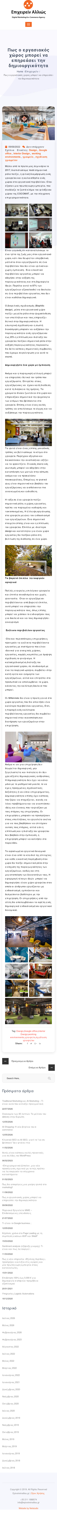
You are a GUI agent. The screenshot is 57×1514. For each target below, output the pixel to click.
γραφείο (28, 156)
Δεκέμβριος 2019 (11, 1417)
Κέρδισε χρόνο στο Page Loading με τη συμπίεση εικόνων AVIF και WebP (22, 1234)
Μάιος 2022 (8, 1360)
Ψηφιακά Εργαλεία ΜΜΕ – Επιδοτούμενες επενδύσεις (17, 1212)
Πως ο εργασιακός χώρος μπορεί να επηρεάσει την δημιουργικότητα (21, 1199)
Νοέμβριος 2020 (10, 1396)
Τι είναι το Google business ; (16, 1223)
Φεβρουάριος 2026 (12, 1332)
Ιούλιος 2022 (8, 1353)
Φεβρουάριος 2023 (12, 1339)
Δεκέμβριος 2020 (11, 1389)
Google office (31, 1030)
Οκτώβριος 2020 (10, 1403)
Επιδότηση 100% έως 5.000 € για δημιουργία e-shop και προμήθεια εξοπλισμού (20, 1280)
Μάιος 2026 (8, 1325)
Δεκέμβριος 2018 (11, 1460)
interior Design (21, 153)
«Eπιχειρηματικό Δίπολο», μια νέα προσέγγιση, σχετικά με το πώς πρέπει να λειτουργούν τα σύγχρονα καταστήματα (23, 1170)
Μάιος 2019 (8, 1439)
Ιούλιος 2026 (8, 1318)
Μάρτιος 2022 (9, 1367)
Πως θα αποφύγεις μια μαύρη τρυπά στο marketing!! (24, 1186)
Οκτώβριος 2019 (10, 1431)
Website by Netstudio (28, 1508)
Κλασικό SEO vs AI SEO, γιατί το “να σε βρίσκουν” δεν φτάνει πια (23, 1141)
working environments (23, 1036)
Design (33, 150)
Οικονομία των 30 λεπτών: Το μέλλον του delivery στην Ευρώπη (24, 1115)
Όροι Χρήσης (38, 1493)
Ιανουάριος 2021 (11, 1382)
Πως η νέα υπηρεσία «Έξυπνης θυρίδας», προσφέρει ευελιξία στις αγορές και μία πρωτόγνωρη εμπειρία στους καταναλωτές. (24, 1263)
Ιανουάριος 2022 (11, 1375)
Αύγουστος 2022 (10, 1346)
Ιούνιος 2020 (8, 1410)
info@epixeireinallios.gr (28, 1502)
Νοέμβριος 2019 (10, 1424)
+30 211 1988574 (28, 1499)
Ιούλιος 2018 (8, 1467)
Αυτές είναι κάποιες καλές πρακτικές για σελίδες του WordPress (22, 1154)
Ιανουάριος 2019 (11, 1453)
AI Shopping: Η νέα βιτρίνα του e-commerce (19, 1128)
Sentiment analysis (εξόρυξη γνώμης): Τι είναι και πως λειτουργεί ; (22, 1247)
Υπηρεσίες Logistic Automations (18, 1293)
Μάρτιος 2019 (9, 1446)
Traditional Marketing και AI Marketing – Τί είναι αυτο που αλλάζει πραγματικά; (23, 1102)
